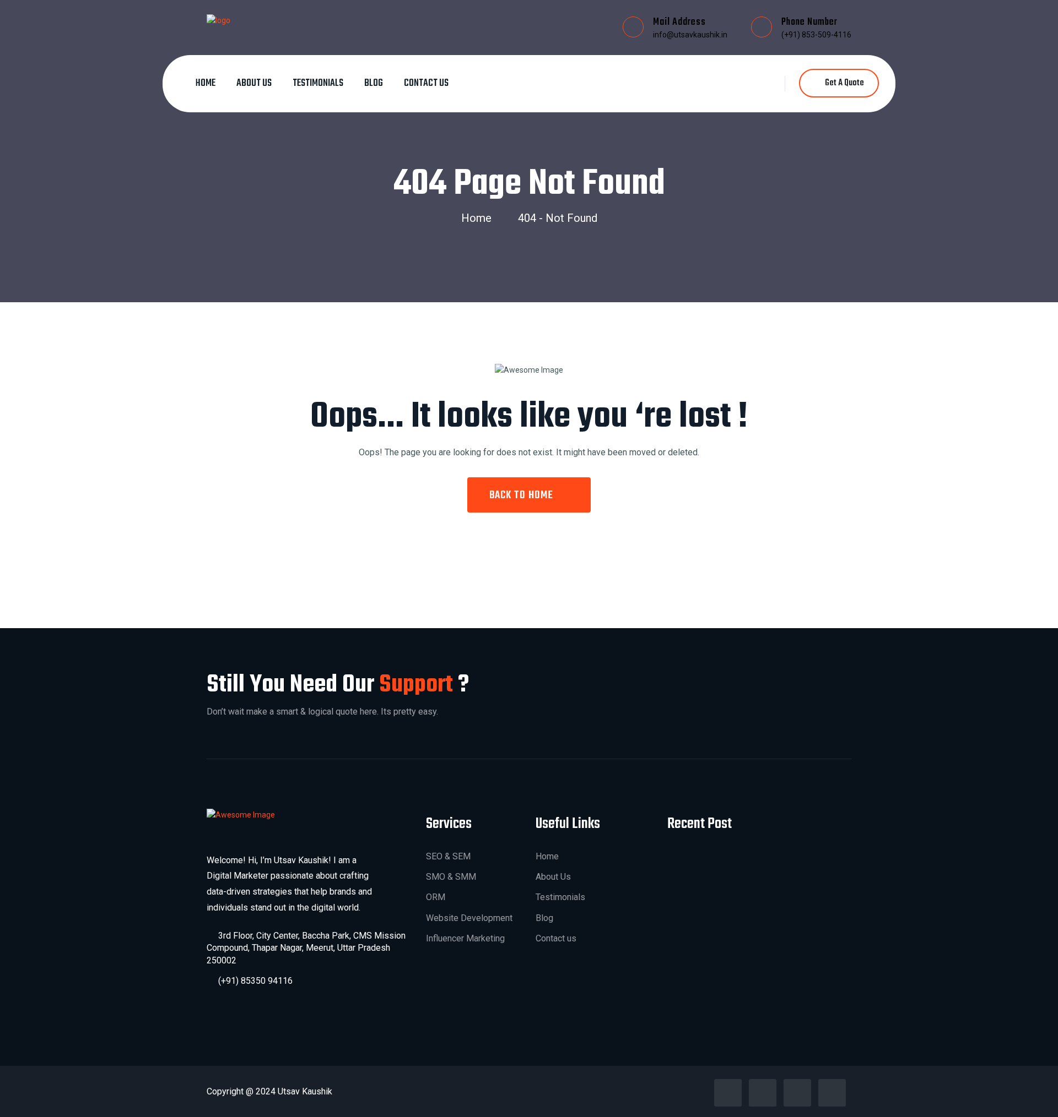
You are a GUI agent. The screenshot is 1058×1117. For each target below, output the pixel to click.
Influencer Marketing (465, 938)
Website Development (469, 918)
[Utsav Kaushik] (218, 19)
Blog (373, 83)
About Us (254, 83)
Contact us (426, 83)
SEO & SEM (448, 856)
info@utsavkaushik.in (690, 34)
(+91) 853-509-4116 (816, 34)
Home (205, 83)
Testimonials (318, 83)
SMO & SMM (451, 876)
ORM (435, 897)
